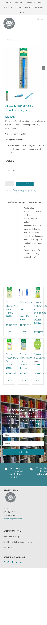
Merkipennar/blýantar (21, 192)
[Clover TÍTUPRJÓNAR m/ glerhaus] (23, 344)
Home (4, 40)
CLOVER (28, 190)
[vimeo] (17, 562)
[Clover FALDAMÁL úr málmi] (9, 344)
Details (12, 325)
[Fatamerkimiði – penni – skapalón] (23, 292)
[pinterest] (12, 562)
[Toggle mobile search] (38, 19)
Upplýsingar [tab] (12, 202)
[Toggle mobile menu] (42, 19)
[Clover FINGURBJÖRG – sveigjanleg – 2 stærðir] (37, 292)
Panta (37, 332)
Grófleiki (9, 160)
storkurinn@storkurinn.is (13, 519)
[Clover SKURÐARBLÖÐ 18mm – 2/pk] (9, 292)
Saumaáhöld (32, 192)
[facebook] (4, 562)
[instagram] (8, 562)
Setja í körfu (24, 184)
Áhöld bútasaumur (13, 40)
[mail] (21, 562)
